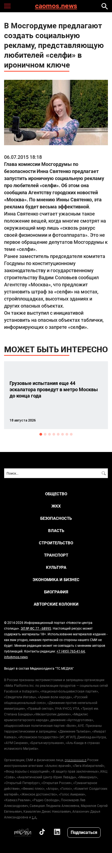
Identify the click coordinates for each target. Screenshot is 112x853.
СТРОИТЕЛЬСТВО (56, 543)
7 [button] (67, 434)
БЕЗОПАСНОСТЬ (56, 518)
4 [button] (53, 434)
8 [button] (71, 434)
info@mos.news (16, 657)
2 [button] (45, 434)
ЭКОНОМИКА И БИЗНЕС (56, 580)
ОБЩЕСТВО (56, 494)
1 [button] (40, 434)
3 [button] (49, 434)
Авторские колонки (56, 604)
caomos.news (56, 6)
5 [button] (58, 434)
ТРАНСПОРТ (56, 555)
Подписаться (84, 832)
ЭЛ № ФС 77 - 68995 (36, 628)
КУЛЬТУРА (56, 567)
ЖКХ (56, 506)
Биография (56, 592)
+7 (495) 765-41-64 (71, 651)
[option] (56, 395)
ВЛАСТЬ (56, 531)
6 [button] (62, 434)
